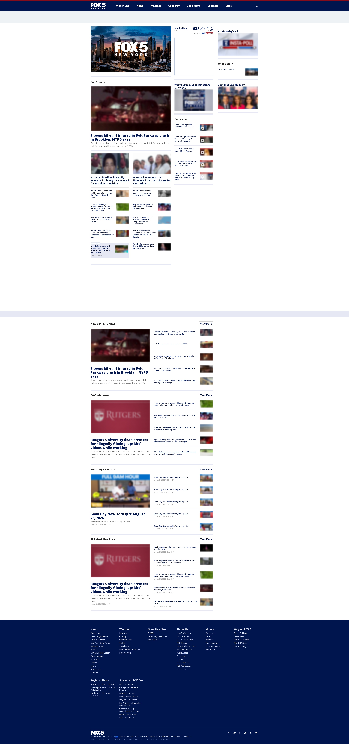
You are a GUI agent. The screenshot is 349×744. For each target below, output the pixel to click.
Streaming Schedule (99, 636)
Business (209, 639)
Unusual (94, 659)
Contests (181, 659)
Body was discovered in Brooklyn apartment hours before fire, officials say (175, 357)
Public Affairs (182, 652)
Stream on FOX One (131, 680)
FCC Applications (184, 666)
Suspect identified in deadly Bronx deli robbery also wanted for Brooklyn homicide (110, 180)
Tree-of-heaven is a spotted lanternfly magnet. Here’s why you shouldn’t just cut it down (102, 207)
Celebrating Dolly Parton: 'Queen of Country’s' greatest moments (185, 138)
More (228, 5)
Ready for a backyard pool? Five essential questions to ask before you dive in (101, 249)
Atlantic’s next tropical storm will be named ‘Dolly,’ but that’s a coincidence (142, 220)
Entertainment (97, 656)
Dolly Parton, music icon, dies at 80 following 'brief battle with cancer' (143, 246)
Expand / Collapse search (256, 6)
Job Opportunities (184, 649)
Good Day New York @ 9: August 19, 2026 (171, 514)
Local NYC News (98, 639)
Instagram (234, 733)
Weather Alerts (125, 639)
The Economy (211, 643)
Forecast (123, 633)
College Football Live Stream (128, 688)
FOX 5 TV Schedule (226, 69)
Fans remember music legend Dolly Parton (184, 150)
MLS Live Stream (126, 717)
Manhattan (180, 28)
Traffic (122, 643)
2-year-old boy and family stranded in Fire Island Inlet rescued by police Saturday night (175, 440)
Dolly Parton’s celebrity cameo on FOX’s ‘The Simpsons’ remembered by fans (102, 233)
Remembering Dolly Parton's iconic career (183, 125)
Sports (93, 666)
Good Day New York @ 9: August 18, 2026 (171, 526)
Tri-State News (100, 395)
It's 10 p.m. (181, 669)
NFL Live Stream (126, 684)
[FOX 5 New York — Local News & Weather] (100, 6)
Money (209, 629)
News (94, 629)
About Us (182, 629)
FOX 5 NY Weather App (129, 649)
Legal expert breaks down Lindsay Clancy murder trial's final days (185, 163)
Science (94, 662)
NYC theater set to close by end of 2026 (170, 344)
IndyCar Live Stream (128, 699)
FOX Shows (182, 643)
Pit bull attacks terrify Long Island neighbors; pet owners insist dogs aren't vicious (175, 453)
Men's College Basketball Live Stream (130, 704)
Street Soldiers (240, 633)
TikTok (240, 733)
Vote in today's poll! (228, 31)
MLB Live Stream (127, 693)
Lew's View (239, 636)
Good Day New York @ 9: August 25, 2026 (118, 516)
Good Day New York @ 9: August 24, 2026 (171, 477)
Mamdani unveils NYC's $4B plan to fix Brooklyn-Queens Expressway (174, 369)
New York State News (100, 643)
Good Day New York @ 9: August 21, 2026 (171, 489)
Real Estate (210, 649)
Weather (124, 629)
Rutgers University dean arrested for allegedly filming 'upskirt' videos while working (119, 443)
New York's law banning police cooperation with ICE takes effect (143, 206)
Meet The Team (184, 636)
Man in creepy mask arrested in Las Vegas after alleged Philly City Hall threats (144, 233)
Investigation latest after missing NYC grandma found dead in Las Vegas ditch (185, 176)
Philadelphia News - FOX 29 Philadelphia (103, 688)
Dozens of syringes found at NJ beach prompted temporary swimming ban (174, 428)
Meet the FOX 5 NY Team (231, 84)
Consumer (210, 633)
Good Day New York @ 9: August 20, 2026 (171, 501)
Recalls (208, 636)
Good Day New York (103, 469)
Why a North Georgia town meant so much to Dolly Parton (102, 219)
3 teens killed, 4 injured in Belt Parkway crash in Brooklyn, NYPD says (130, 137)
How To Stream (184, 633)
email (256, 733)
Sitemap (94, 672)
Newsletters (96, 669)
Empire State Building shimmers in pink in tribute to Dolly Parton (175, 548)
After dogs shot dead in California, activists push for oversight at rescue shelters (175, 561)
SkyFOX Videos (240, 643)
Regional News (100, 680)
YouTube (245, 733)
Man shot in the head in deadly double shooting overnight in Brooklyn (174, 381)
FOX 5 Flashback (241, 639)
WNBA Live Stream (127, 714)
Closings (123, 636)
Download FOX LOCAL (187, 646)
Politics (94, 649)
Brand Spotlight (241, 646)
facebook (229, 733)
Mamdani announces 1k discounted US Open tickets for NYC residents (152, 180)
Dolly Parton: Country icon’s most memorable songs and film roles (143, 192)
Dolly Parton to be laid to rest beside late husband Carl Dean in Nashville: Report (101, 193)
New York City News (103, 323)
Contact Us (181, 656)
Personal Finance (213, 646)
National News (97, 646)
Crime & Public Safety (100, 652)
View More (206, 323)
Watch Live (95, 633)
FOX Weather (125, 652)
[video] (206, 127)
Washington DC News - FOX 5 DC (101, 694)
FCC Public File (183, 662)
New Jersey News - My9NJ (102, 684)
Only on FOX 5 (242, 629)
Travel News (124, 646)
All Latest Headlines (103, 539)
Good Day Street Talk (157, 636)
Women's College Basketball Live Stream (129, 709)
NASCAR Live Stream (128, 696)
